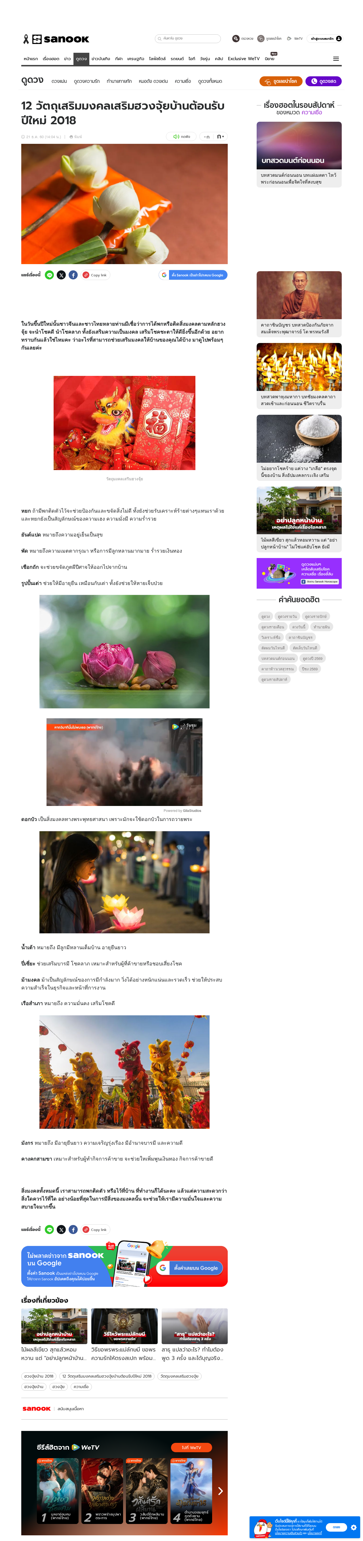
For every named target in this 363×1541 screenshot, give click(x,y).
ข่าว (67, 59)
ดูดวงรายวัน (287, 616)
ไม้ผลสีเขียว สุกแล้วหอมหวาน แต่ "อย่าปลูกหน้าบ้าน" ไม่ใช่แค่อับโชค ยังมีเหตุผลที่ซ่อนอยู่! (299, 546)
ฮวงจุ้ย (58, 1387)
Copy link (99, 275)
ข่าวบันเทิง (101, 59)
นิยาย (269, 59)
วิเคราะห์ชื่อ (270, 637)
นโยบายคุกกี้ (315, 1533)
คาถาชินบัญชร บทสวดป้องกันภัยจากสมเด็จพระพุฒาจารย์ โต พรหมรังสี (297, 328)
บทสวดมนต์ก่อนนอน (278, 658)
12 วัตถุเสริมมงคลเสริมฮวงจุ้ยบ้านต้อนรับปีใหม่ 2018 (106, 1376)
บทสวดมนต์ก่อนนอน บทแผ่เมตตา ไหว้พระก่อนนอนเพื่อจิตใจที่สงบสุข (298, 178)
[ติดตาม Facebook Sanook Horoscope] (299, 573)
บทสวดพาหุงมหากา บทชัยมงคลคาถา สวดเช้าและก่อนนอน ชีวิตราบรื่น (298, 400)
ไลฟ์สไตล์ (157, 59)
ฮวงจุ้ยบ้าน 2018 (38, 1376)
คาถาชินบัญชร (301, 637)
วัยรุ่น (205, 59)
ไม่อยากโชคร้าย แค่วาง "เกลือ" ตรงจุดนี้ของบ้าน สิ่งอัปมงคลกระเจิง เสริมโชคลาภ (299, 475)
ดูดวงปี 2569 (312, 658)
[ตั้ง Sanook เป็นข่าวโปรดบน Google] (124, 1263)
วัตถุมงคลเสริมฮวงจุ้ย (180, 1376)
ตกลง (336, 1527)
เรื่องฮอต (51, 59)
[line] (49, 274)
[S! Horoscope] (37, 1409)
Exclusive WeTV (244, 59)
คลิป (219, 59)
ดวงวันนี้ (298, 627)
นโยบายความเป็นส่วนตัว (288, 1533)
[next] (221, 1491)
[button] (159, 38)
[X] (61, 274)
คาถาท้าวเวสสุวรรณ (277, 668)
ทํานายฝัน (322, 627)
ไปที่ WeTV (191, 1448)
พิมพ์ (78, 136)
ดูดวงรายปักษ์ (316, 616)
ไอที (192, 59)
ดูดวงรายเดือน (272, 627)
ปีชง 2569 (310, 668)
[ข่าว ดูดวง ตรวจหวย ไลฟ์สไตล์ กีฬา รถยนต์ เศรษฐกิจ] (55, 39)
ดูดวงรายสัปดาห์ (274, 679)
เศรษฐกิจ (135, 59)
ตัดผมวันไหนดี (273, 647)
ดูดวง (81, 59)
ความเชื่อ (81, 1387)
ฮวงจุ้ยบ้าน (33, 1387)
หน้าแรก (31, 59)
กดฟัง (185, 136)
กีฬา (119, 59)
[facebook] (73, 274)
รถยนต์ (177, 59)
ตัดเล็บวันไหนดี (305, 647)
